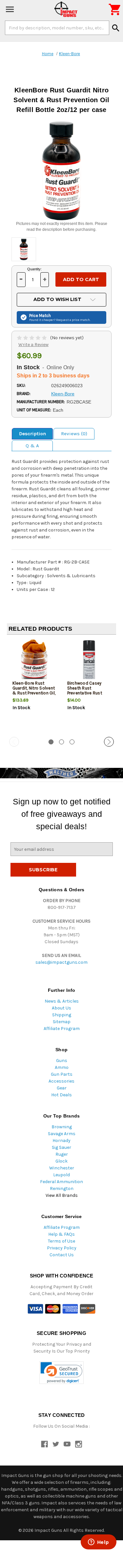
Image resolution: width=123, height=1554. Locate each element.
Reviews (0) (74, 433)
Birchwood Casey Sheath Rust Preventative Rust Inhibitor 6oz (84, 690)
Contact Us (62, 1255)
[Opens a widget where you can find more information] (98, 1542)
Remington (61, 1188)
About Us (61, 1008)
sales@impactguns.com (61, 962)
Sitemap (62, 1021)
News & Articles (62, 1001)
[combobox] (57, 28)
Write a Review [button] (33, 344)
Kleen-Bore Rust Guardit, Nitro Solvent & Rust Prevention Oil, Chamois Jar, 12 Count (34, 693)
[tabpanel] (34, 686)
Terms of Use (61, 1241)
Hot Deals (61, 1095)
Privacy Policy (61, 1248)
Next (109, 742)
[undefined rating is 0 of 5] (32, 338)
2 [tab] (61, 741)
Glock (61, 1161)
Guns (61, 1060)
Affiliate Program (62, 1028)
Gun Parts (61, 1074)
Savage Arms (61, 1133)
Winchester (61, 1168)
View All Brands (62, 1195)
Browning (61, 1127)
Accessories (61, 1081)
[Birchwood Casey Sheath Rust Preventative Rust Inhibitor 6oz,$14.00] (89, 661)
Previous (14, 742)
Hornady (61, 1140)
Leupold (61, 1175)
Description (32, 433)
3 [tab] (72, 741)
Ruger (61, 1154)
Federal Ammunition (61, 1181)
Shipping (61, 1015)
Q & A (32, 446)
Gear (62, 1088)
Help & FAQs (61, 1234)
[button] (61, 1373)
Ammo (62, 1067)
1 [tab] (51, 741)
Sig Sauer (61, 1147)
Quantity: (34, 269)
